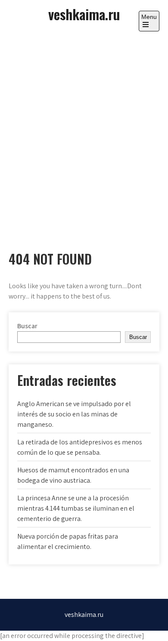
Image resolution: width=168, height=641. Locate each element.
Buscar (27, 325)
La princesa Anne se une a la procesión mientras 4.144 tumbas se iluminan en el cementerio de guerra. (75, 508)
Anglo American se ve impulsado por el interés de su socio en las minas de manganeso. (74, 414)
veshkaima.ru (84, 14)
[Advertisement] (84, 133)
